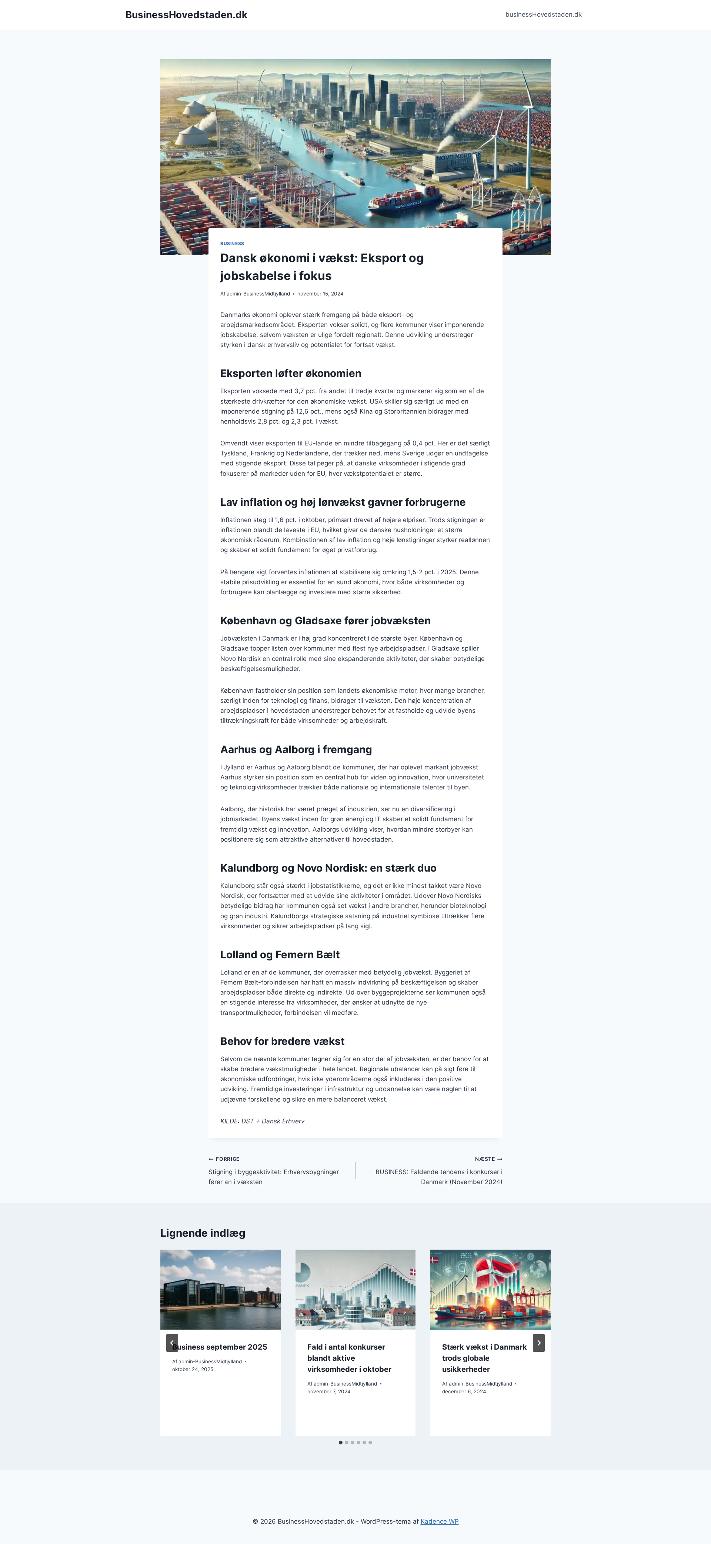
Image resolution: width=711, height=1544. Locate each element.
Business (232, 243)
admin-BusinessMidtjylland (258, 294)
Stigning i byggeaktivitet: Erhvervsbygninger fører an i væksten (273, 1171)
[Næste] (539, 1343)
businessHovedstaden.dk (543, 14)
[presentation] (220, 1290)
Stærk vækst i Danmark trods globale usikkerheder (484, 1358)
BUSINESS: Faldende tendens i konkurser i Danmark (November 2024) (439, 1171)
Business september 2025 (219, 1347)
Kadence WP (440, 1521)
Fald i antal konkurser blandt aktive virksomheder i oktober (349, 1358)
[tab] (341, 1442)
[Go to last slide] (172, 1343)
